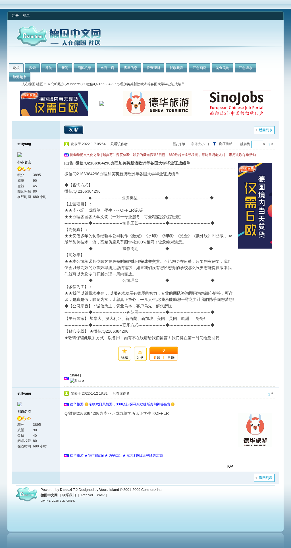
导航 (48, 68)
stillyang (24, 144)
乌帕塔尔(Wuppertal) (67, 84)
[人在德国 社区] (59, 45)
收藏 (124, 357)
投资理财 (153, 68)
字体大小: (198, 144)
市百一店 (107, 68)
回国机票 (84, 68)
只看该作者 (119, 144)
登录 (26, 16)
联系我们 (69, 495)
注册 (15, 16)
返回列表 (266, 130)
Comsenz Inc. (151, 490)
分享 (140, 357)
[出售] (69, 163)
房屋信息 (130, 68)
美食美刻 (222, 68)
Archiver (86, 495)
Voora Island (109, 490)
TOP (229, 466)
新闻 (64, 68)
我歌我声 (176, 68)
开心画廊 (199, 68)
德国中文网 (49, 495)
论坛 (16, 68)
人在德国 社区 (32, 84)
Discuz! (66, 490)
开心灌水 (245, 68)
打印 (181, 144)
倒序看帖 (225, 144)
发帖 (74, 129)
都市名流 (24, 162)
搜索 (32, 68)
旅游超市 (19, 77)
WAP (101, 495)
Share (74, 375)
